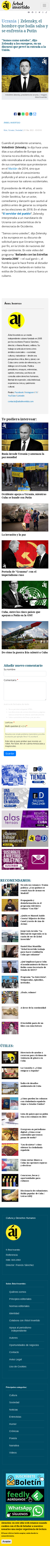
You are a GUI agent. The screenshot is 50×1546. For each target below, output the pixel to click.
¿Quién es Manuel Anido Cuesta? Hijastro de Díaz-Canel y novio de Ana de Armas (33, 919)
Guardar (10, 753)
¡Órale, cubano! (28, 992)
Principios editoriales (20, 1299)
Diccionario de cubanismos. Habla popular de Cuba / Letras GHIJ (34, 1193)
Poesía (13, 1438)
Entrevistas (15, 1416)
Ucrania (9, 21)
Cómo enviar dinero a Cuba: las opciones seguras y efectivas (34, 1163)
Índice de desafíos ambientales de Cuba (31, 1084)
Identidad (14, 1313)
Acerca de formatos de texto (16, 704)
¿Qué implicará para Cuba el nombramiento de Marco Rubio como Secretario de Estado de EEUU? (34, 965)
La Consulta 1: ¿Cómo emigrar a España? (31, 1069)
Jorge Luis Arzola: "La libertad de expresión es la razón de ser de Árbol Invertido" (34, 935)
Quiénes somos (17, 1291)
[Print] (34, 114)
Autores (13, 1337)
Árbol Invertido (12, 122)
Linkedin (20, 395)
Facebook (19, 392)
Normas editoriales (19, 1306)
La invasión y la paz (14, 534)
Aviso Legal (15, 1359)
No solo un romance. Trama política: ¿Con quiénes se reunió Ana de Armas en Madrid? (34, 889)
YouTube (12, 395)
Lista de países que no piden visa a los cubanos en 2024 (34, 1115)
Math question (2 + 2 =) (15, 726)
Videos (13, 1452)
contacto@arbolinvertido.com (20, 401)
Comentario (10, 680)
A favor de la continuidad (33, 1007)
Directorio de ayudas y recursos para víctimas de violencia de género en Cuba (33, 1056)
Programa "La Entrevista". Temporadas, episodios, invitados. (34, 980)
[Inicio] (15, 5)
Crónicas (14, 1431)
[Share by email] (27, 114)
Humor (13, 1424)
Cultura (13, 1395)
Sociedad (19, 130)
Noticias (13, 1409)
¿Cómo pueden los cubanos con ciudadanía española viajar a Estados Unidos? (34, 1101)
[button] (30, 12)
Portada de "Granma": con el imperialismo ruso (19, 573)
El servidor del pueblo (17, 213)
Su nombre (9, 669)
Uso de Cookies (17, 1366)
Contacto (14, 1352)
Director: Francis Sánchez (20, 1265)
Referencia (12, 1255)
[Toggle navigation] (44, 5)
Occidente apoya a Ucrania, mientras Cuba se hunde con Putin (24, 495)
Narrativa (14, 1445)
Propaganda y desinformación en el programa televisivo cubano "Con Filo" (31, 904)
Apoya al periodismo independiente (20, 1329)
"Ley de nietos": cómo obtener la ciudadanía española (31, 1147)
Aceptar (6, 1541)
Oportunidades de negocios (24, 1345)
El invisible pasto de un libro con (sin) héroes (32, 1024)
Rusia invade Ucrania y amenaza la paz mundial (23, 455)
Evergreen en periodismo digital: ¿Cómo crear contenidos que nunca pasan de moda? (33, 1133)
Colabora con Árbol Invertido (24, 1320)
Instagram (30, 392)
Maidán (13, 168)
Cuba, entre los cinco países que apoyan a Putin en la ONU (21, 613)
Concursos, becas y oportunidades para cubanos (30, 1178)
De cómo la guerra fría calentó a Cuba (25, 652)
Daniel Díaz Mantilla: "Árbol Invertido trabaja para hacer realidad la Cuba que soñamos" (33, 950)
